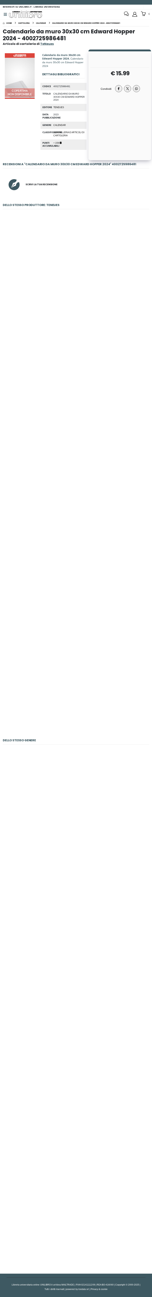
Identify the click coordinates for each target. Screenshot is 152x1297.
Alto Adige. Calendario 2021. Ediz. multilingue (76, 1230)
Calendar (59, 124)
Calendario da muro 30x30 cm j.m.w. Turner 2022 (76, 349)
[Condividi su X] (127, 88)
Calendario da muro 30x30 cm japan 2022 (76, 436)
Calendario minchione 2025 (76, 971)
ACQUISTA (78, 289)
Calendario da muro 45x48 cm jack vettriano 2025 (76, 798)
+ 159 (56, 142)
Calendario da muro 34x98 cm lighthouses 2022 (76, 608)
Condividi (106, 88)
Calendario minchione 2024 (76, 1144)
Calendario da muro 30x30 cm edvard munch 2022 (76, 695)
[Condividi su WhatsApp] (136, 88)
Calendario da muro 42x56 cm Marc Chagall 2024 (76, 1057)
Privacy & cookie (99, 1289)
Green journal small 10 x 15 (76, 263)
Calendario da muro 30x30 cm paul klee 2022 (76, 522)
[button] (145, 14)
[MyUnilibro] (134, 14)
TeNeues (58, 107)
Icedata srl (83, 1289)
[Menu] (5, 14)
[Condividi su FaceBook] (118, 88)
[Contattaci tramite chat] (126, 14)
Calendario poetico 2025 (76, 884)
